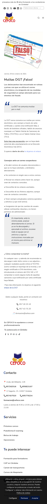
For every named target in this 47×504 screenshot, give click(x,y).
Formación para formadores (16, 458)
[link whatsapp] (21, 8)
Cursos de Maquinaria (13, 472)
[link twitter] (11, 8)
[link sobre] (23, 360)
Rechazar (24, 498)
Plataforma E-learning (13, 431)
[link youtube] (14, 8)
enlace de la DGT (11, 287)
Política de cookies (23, 493)
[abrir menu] (43, 18)
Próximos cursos (11, 426)
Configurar (13, 498)
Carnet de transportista (14, 467)
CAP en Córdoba (11, 463)
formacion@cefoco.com (14, 400)
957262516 (11, 386)
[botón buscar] (39, 18)
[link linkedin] (18, 8)
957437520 (11, 395)
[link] (9, 17)
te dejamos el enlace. (32, 151)
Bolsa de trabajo (11, 435)
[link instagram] (8, 8)
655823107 (27, 386)
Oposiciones (9, 440)
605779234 (27, 395)
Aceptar (35, 498)
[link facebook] (5, 8)
